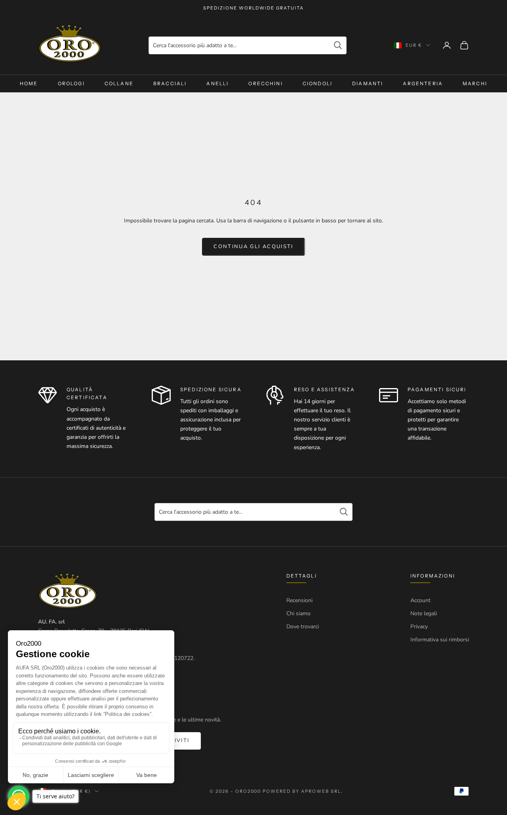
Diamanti (367, 83)
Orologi (71, 83)
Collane (119, 83)
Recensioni (299, 600)
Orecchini (265, 83)
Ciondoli (317, 83)
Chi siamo (298, 613)
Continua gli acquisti (253, 246)
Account (420, 600)
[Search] (338, 45)
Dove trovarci (302, 626)
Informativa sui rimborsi (439, 639)
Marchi (475, 83)
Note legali (423, 613)
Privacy (419, 626)
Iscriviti (174, 740)
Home (29, 83)
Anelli (217, 83)
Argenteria (423, 83)
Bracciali (170, 83)
